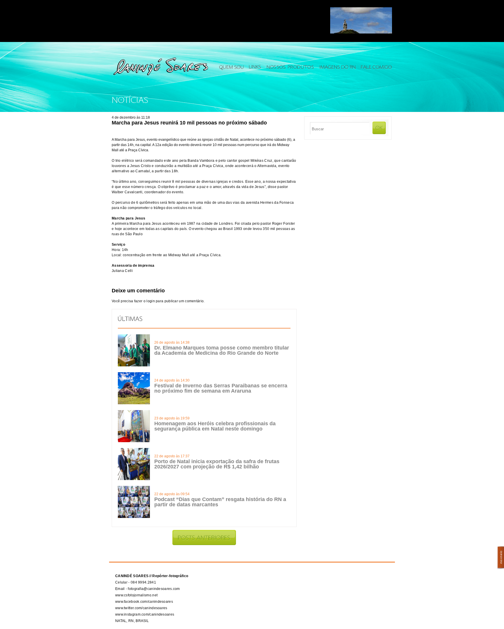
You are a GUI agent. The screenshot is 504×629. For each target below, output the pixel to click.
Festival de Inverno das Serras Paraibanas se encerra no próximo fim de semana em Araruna (220, 388)
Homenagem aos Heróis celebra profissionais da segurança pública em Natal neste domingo (215, 426)
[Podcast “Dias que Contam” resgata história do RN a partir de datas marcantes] (134, 517)
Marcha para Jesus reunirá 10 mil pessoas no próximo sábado (189, 123)
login (150, 301)
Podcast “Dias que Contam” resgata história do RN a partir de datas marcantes (220, 501)
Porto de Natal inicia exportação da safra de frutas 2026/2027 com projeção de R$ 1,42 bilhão (216, 464)
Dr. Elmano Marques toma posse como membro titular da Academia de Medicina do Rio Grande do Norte (221, 350)
